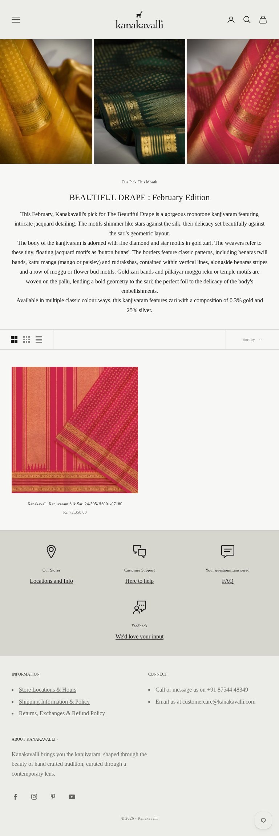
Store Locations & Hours (47, 689)
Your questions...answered (228, 570)
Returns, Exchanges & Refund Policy (62, 713)
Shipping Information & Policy (54, 701)
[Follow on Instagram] (34, 796)
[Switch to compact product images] (39, 339)
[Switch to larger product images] (14, 339)
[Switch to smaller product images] (26, 339)
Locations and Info (51, 581)
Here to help (139, 581)
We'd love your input (139, 636)
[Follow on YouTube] (72, 796)
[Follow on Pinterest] (53, 796)
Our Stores (51, 570)
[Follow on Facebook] (15, 796)
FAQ (228, 581)
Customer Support (139, 570)
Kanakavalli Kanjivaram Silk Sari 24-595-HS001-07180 (75, 504)
